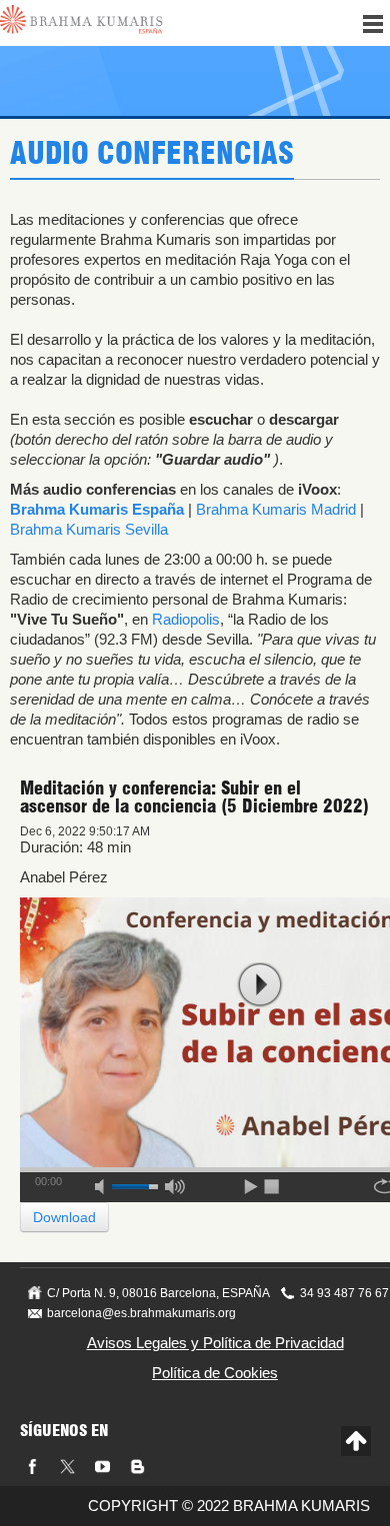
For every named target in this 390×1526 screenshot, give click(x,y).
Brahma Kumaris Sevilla (89, 529)
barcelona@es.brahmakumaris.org (141, 1313)
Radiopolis (186, 619)
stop (273, 1183)
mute (106, 1183)
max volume (175, 1183)
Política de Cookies (215, 1372)
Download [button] (64, 1217)
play (260, 984)
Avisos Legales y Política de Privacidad (215, 1342)
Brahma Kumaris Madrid (276, 509)
